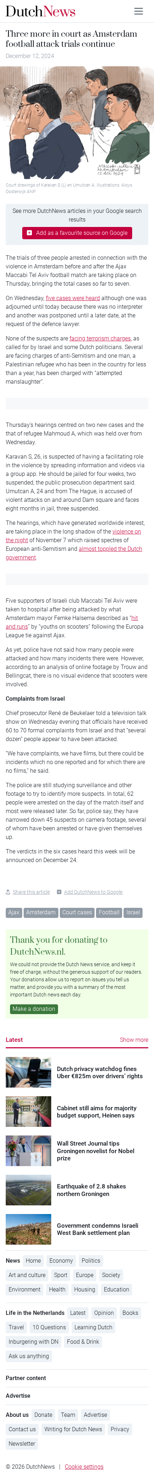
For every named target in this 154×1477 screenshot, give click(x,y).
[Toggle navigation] (138, 11)
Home (33, 1260)
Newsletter (22, 1443)
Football (109, 912)
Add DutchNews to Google (93, 892)
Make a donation (34, 1008)
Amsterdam (41, 912)
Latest (14, 1039)
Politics (91, 1260)
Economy (61, 1260)
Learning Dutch (93, 1327)
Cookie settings (84, 1466)
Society (111, 1275)
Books (130, 1312)
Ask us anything (29, 1356)
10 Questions (49, 1327)
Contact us (22, 1429)
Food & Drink (83, 1341)
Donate (43, 1414)
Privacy (120, 1429)
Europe (84, 1275)
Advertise (95, 1414)
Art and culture (27, 1275)
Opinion (104, 1312)
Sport (60, 1275)
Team (68, 1414)
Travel (16, 1327)
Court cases (77, 912)
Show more (134, 1039)
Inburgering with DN (33, 1341)
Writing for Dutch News (73, 1429)
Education (116, 1289)
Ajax (13, 912)
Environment (24, 1289)
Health (57, 1289)
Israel (133, 912)
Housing (84, 1289)
